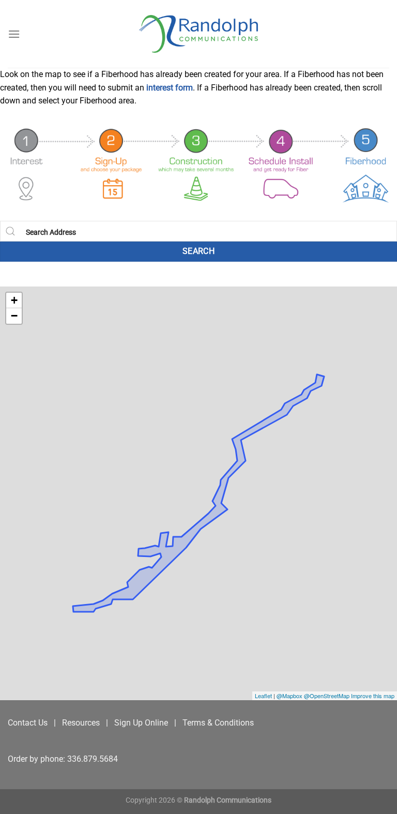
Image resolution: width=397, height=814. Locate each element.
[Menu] (14, 34)
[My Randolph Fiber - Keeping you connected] (198, 34)
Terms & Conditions (218, 723)
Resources (81, 723)
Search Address (51, 232)
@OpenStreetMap (327, 695)
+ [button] (14, 300)
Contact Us (28, 723)
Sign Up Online (141, 723)
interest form (169, 88)
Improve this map (372, 695)
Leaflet (263, 695)
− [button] (14, 315)
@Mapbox (290, 695)
